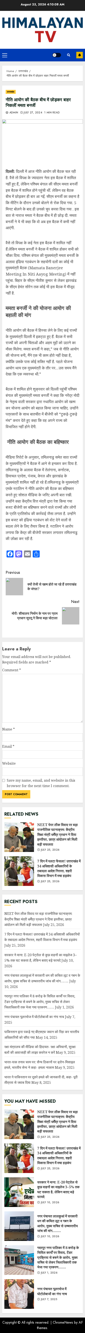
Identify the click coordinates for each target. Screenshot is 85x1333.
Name (8, 729)
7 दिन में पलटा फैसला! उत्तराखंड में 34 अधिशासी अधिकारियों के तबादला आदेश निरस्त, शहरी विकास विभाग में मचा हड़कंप (19, 871)
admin (13, 112)
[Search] (68, 55)
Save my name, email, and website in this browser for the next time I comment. (41, 783)
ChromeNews (63, 1322)
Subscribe (79, 55)
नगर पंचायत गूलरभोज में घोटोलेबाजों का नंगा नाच (34, 1016)
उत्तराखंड (10, 91)
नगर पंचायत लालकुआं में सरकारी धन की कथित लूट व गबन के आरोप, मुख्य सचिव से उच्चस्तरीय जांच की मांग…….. (19, 1226)
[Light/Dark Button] (56, 55)
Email (8, 746)
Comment (11, 670)
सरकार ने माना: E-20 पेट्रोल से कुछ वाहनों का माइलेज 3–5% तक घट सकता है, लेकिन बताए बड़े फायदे (19, 1192)
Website (9, 763)
